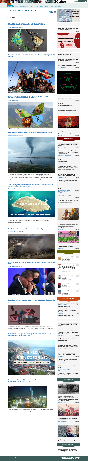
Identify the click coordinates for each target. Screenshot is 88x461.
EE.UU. (32, 6)
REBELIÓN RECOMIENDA (68, 138)
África (16, 6)
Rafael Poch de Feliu (61, 183)
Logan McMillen (61, 177)
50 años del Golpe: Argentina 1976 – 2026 (67, 187)
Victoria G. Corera (61, 155)
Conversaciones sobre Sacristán (66, 134)
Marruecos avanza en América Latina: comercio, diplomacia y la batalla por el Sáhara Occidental (68, 152)
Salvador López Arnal (61, 135)
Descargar (77, 265)
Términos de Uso (34, 457)
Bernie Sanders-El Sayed (64, 54)
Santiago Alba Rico (61, 441)
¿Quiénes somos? (66, 457)
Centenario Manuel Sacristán (68, 114)
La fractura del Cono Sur (64, 306)
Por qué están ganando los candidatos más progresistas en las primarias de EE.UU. (68, 144)
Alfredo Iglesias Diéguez (62, 402)
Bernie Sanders (60, 147)
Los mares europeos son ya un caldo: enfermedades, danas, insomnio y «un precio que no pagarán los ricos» (68, 168)
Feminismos (44, 4)
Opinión (59, 4)
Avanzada (76, 1)
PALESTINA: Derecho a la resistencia (68, 95)
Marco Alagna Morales (62, 67)
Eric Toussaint (60, 313)
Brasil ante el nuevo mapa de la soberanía (68, 303)
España (37, 6)
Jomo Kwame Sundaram (62, 163)
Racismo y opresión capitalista (68, 206)
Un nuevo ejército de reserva (65, 246)
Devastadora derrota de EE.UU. (65, 315)
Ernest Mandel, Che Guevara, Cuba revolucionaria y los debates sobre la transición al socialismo (67, 450)
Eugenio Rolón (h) (61, 190)
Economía (38, 4)
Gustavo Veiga (60, 229)
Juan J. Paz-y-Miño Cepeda (62, 421)
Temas (9, 4)
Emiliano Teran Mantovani (13, 27)
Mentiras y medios (52, 4)
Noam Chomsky (68, 424)
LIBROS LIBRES (68, 251)
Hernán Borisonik (61, 248)
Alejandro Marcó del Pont (62, 304)
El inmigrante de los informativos (67, 65)
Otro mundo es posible (67, 4)
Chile (59, 203)
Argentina (63, 191)
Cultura (24, 4)
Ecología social (31, 4)
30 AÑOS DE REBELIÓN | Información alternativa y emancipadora (69, 24)
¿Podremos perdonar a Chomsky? (66, 440)
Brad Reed (59, 316)
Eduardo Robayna (61, 171)
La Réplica (68, 320)
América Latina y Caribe (24, 6)
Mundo (46, 6)
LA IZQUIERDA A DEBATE (68, 379)
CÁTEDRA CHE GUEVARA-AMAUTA (68, 444)
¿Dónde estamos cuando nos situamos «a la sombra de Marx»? (68, 399)
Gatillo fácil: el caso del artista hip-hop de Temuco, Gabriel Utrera (68, 28)
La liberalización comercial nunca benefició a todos (67, 160)
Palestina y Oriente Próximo (55, 6)
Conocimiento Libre (17, 4)
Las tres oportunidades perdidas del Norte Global (67, 181)
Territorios (10, 6)
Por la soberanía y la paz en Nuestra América (69, 51)
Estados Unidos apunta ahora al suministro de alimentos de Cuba (66, 174)
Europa (41, 6)
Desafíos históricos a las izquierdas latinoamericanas (67, 419)
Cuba (65, 177)
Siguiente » (13, 414)
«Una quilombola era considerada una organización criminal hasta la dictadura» (68, 226)
